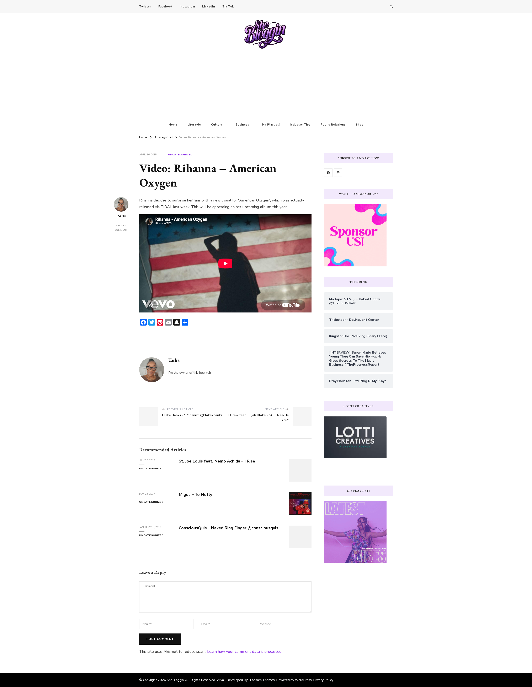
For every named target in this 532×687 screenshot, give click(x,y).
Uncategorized (180, 154)
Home (173, 125)
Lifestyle (194, 125)
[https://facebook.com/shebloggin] (328, 172)
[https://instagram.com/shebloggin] (338, 172)
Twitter (145, 7)
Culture (217, 125)
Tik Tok (228, 7)
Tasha (121, 215)
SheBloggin (175, 680)
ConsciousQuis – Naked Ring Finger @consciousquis (228, 528)
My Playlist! (271, 125)
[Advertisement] (266, 80)
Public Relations (333, 125)
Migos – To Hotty (195, 494)
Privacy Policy (323, 680)
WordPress (303, 680)
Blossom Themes (262, 680)
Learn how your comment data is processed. (244, 651)
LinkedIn (208, 7)
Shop (359, 125)
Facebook (165, 7)
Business (242, 125)
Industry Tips (300, 125)
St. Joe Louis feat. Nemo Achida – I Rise (217, 461)
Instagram (187, 7)
